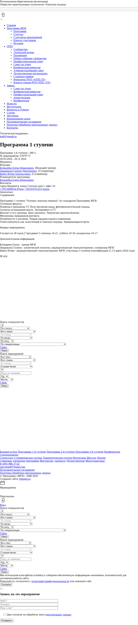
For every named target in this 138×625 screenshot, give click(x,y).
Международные (95, 460)
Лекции (101, 457)
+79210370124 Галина (36, 189)
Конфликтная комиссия (26, 67)
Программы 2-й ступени (61, 451)
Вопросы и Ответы (18, 109)
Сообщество (20, 49)
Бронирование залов (18, 118)
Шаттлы (91, 457)
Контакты (12, 127)
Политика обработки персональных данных (32, 124)
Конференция (21, 100)
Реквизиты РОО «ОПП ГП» (29, 79)
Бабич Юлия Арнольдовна (15, 173)
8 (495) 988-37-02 (10, 463)
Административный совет (28, 70)
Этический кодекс (23, 52)
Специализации (9, 454)
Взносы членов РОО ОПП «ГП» (32, 82)
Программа (19, 31)
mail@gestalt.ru (8, 136)
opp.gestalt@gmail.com (12, 466)
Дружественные (75, 460)
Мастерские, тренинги (53, 460)
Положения (20, 55)
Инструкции (14, 106)
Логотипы (13, 115)
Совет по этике (22, 64)
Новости (12, 103)
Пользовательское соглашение (24, 121)
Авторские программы (26, 460)
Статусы (18, 34)
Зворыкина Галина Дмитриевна (18, 170)
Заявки (11, 85)
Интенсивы (79, 457)
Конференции (112, 451)
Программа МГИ (16, 28)
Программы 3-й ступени (89, 451)
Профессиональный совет (28, 61)
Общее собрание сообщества (29, 58)
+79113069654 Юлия (12, 189)
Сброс (3, 347)
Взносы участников (24, 40)
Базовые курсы (8, 451)
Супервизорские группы (28, 457)
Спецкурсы (6, 457)
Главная (11, 25)
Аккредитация (21, 97)
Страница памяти (23, 76)
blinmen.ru (25, 478)
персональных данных (58, 614)
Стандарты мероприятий (27, 37)
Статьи (11, 112)
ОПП (10, 46)
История (18, 43)
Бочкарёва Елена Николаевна (17, 167)
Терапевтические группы (57, 457)
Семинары (6, 460)
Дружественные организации (30, 73)
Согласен (6, 584)
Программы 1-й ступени (32, 451)
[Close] (1, 19)
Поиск (4, 350)
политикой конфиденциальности (50, 581)
